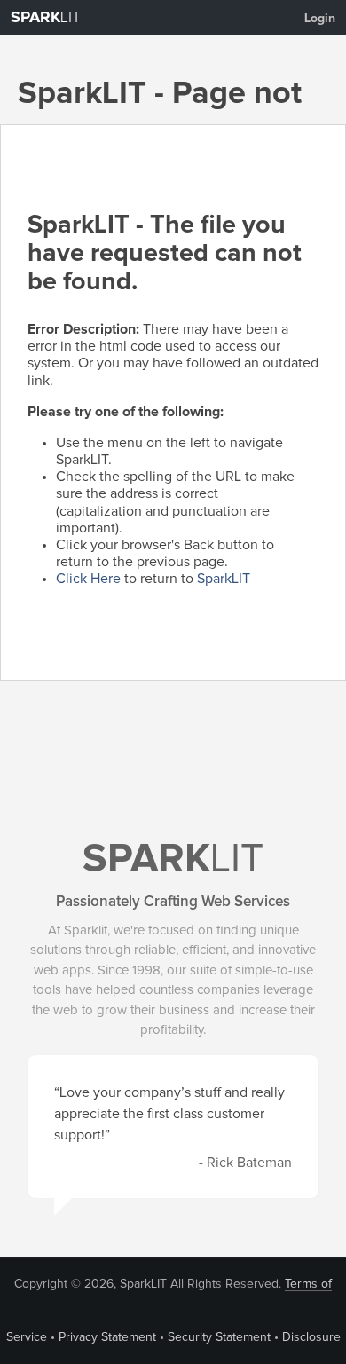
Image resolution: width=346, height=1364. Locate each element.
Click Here (88, 579)
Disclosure (311, 1337)
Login (319, 18)
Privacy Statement (107, 1337)
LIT (46, 18)
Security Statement (219, 1337)
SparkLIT (223, 579)
